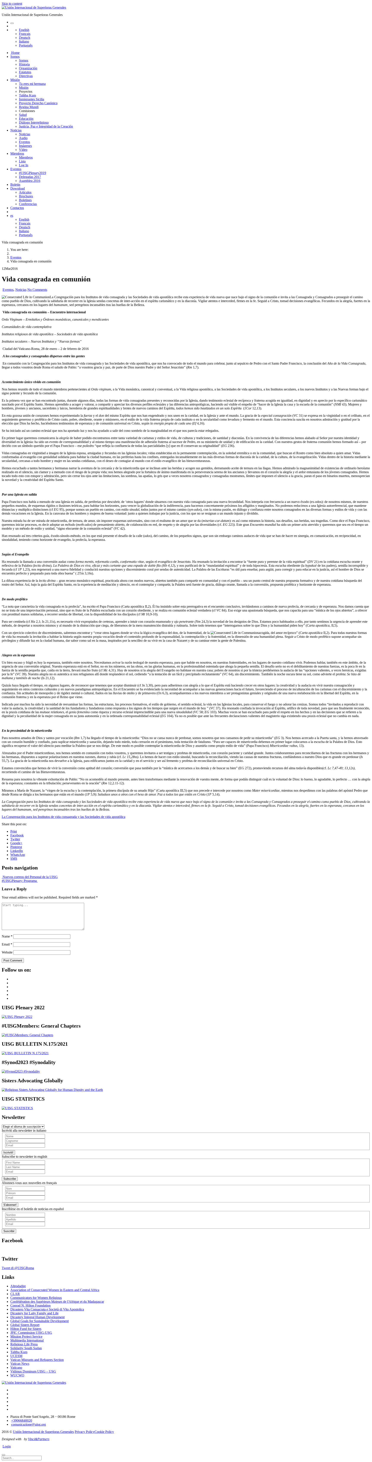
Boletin (15, 184)
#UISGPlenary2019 (32, 173)
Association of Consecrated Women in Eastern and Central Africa (54, 1290)
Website (7, 952)
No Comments (37, 290)
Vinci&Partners (38, 1439)
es (11, 215)
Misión (15, 80)
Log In (23, 165)
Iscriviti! (8, 1152)
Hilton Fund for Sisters (25, 1329)
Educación (26, 118)
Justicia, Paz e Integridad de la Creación (46, 126)
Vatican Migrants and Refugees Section (37, 1360)
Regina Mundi (29, 107)
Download (17, 188)
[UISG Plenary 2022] (17, 1017)
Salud (23, 115)
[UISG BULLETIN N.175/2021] (25, 1053)
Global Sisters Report (24, 1325)
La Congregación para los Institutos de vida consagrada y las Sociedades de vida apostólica (63, 817)
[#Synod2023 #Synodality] (21, 1071)
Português (26, 45)
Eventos (24, 142)
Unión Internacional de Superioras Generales (43, 1432)
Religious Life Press (24, 1344)
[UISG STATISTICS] (17, 1108)
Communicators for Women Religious (36, 1298)
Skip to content (12, 3)
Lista (22, 161)
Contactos (17, 208)
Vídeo (23, 149)
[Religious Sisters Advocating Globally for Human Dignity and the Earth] (52, 1090)
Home (15, 53)
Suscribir (8, 1231)
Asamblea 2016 (29, 181)
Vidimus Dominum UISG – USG (33, 1371)
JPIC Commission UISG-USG (31, 1332)
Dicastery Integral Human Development (37, 1317)
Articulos (25, 192)
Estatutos (25, 72)
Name (7, 936)
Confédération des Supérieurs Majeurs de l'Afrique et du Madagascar (57, 1301)
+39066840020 (21, 1420)
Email (7, 944)
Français (24, 34)
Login (7, 1446)
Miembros (17, 153)
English (24, 30)
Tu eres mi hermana (32, 84)
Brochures (26, 196)
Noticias (16, 130)
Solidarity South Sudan (26, 1348)
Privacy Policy (85, 1432)
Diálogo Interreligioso (34, 122)
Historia (24, 64)
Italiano (24, 41)
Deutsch (24, 37)
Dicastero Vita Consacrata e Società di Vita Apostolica (47, 1309)
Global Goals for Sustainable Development (39, 1321)
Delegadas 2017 (30, 177)
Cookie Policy (104, 1432)
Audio (23, 138)
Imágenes (25, 146)
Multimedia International (27, 1340)
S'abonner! (10, 1204)
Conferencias (28, 204)
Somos (15, 56)
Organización (28, 68)
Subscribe (9, 1178)
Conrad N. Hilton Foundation (30, 1305)
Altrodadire (18, 1286)
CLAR (15, 1294)
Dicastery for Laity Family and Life (34, 1313)
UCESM (16, 1356)
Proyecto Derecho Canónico (38, 103)
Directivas (26, 76)
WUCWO (17, 1375)
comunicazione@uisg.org (28, 1424)
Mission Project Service (26, 1336)
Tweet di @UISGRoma (18, 1268)
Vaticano (16, 1367)
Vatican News (19, 1363)
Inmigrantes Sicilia (31, 99)
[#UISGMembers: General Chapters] (27, 1035)
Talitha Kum (27, 95)
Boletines (25, 200)
